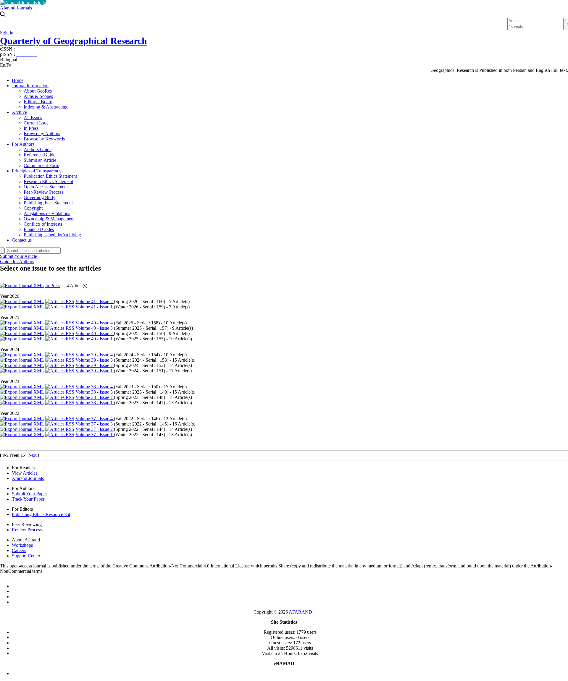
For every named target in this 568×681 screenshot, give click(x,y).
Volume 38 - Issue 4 (94, 386)
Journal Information (30, 85)
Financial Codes (39, 229)
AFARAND (300, 611)
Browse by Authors (42, 133)
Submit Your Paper (29, 493)
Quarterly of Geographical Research (73, 40)
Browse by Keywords (44, 138)
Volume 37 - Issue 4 (94, 418)
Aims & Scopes (38, 96)
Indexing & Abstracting (45, 106)
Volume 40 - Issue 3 (94, 328)
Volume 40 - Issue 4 (94, 322)
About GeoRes (38, 90)
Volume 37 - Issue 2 (94, 429)
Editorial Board (38, 101)
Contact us (22, 239)
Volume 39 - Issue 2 (94, 365)
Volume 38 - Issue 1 (94, 402)
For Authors (23, 144)
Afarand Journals (16, 7)
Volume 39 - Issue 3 (94, 360)
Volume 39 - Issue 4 (94, 354)
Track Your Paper (28, 499)
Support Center (26, 555)
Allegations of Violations (47, 213)
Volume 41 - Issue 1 (94, 306)
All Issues (33, 117)
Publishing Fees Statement (48, 202)
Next (33, 455)
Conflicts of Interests (43, 224)
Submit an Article (40, 160)
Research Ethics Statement (48, 181)
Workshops (22, 545)
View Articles (24, 472)
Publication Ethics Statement (50, 176)
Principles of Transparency (37, 170)
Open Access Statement (46, 186)
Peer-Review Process (43, 192)
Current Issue (36, 122)
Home (17, 80)
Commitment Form (41, 165)
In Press (31, 128)
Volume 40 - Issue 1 (94, 338)
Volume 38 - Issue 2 (94, 397)
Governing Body (39, 197)
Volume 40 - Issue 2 (94, 333)
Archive (19, 112)
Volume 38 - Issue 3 (94, 391)
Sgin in (6, 32)
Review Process (27, 529)
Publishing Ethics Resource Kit (41, 514)
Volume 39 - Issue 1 (94, 370)
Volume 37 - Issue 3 (94, 423)
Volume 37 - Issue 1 (94, 434)
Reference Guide (39, 154)
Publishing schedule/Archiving (52, 234)
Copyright (33, 208)
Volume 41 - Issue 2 (94, 301)
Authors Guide (37, 149)
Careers (19, 550)
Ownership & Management (49, 218)
